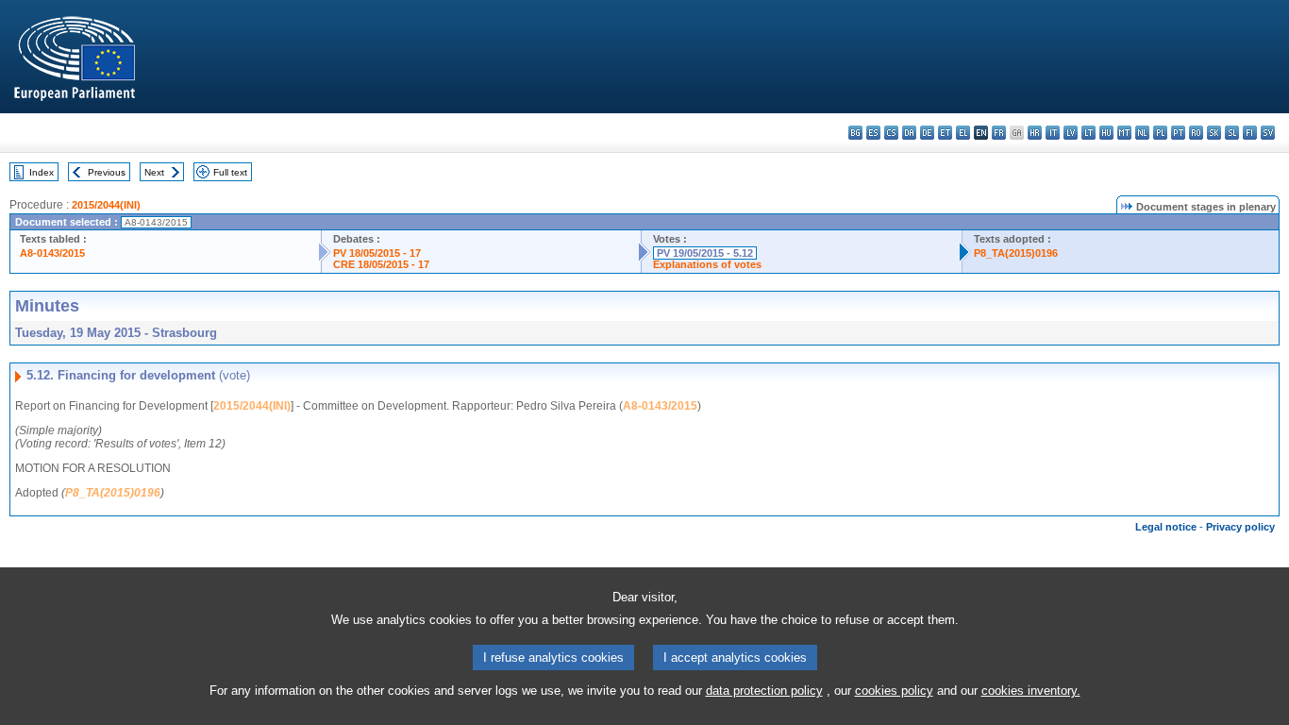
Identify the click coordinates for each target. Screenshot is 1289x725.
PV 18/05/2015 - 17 (377, 253)
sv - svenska (1268, 133)
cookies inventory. (1030, 690)
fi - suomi (1250, 133)
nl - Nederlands (1142, 133)
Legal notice (1166, 526)
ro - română (1196, 133)
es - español (873, 133)
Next (154, 172)
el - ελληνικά (963, 133)
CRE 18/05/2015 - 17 (381, 264)
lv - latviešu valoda (1070, 133)
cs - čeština (891, 133)
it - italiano (1053, 133)
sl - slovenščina (1232, 133)
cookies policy (894, 690)
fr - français (999, 133)
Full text (230, 172)
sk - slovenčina (1214, 133)
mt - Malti (1124, 133)
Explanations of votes (707, 264)
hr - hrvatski (1035, 133)
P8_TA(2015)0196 (1016, 253)
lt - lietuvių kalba (1088, 133)
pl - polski (1160, 133)
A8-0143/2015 (52, 253)
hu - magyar (1106, 133)
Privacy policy (1240, 526)
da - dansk (909, 133)
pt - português (1178, 133)
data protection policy (764, 690)
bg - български (855, 133)
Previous (107, 172)
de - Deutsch (927, 133)
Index (41, 172)
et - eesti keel (945, 133)
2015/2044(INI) (106, 205)
